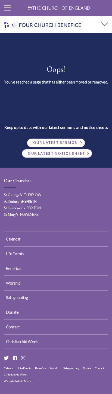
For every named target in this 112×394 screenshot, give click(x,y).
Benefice (13, 268)
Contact (13, 327)
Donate (12, 312)
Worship (13, 283)
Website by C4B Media (18, 381)
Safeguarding (17, 297)
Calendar (13, 239)
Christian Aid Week (22, 341)
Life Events (15, 253)
